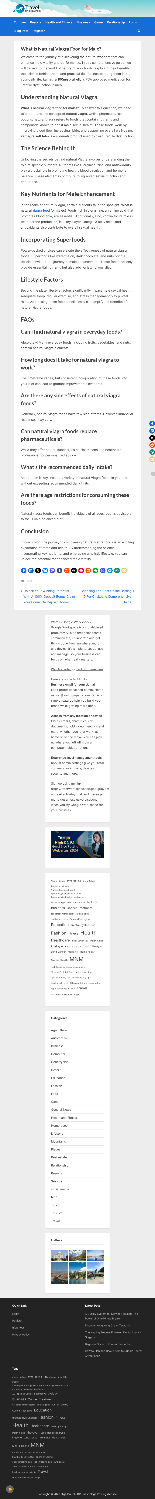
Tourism (20, 22)
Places (55, 1149)
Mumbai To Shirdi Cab (62, 972)
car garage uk (82, 914)
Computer (58, 1054)
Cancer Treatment (79, 908)
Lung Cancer (58, 951)
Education (60, 924)
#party (65, 886)
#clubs (62, 881)
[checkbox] (10, 1489)
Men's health (87, 951)
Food (29, 581)
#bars (54, 881)
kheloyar (57, 946)
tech (54, 1197)
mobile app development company (68, 967)
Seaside (56, 1181)
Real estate (59, 1157)
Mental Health (59, 960)
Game (98, 22)
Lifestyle (57, 1133)
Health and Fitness (58, 22)
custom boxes (59, 919)
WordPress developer (61, 994)
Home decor (60, 1125)
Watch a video (61, 669)
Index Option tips (80, 941)
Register (39, 31)
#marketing (74, 880)
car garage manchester (62, 914)
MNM (77, 959)
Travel (82, 988)
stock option (94, 983)
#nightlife (55, 886)
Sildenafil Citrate (78, 983)
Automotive (59, 1038)
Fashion (58, 933)
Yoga (76, 994)
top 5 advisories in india (63, 989)
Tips (54, 1205)
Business (83, 22)
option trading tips (81, 977)
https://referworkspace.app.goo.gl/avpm (80, 789)
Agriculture (59, 1030)
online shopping (83, 972)
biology (92, 902)
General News (61, 1109)
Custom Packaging (80, 919)
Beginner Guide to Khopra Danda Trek (108, 1344)
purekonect (56, 983)
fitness (73, 933)
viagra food (41, 210)
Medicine (73, 951)
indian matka (96, 941)
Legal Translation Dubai (77, 946)
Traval (55, 1221)
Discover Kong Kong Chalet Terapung (108, 1325)
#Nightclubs (89, 881)
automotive (79, 902)
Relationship (116, 22)
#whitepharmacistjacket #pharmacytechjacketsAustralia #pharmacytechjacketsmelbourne (67, 893)
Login (133, 22)
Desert (56, 1070)
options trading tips (61, 977)
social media (60, 1189)
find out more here (89, 669)
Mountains (58, 1141)
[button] (23, 570)
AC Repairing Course (61, 902)
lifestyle (97, 946)
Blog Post (21, 31)
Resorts (35, 22)
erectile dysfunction (83, 925)
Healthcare (60, 940)
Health (88, 932)
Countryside (59, 1062)
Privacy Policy (21, 1334)
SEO (66, 982)
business (58, 908)
